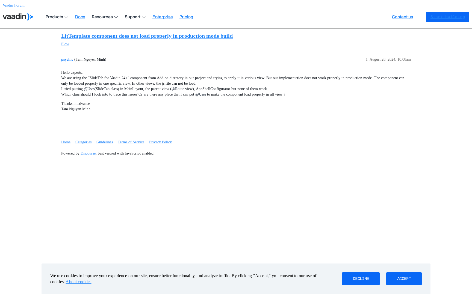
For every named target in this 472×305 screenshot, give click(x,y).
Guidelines (104, 142)
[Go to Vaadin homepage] (18, 17)
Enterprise (162, 17)
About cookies (78, 281)
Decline (361, 279)
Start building (447, 17)
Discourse (88, 153)
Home (65, 142)
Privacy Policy (160, 142)
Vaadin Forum (14, 5)
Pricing (186, 17)
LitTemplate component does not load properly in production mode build (147, 36)
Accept (404, 279)
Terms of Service (131, 142)
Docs (80, 17)
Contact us (402, 17)
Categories (83, 142)
